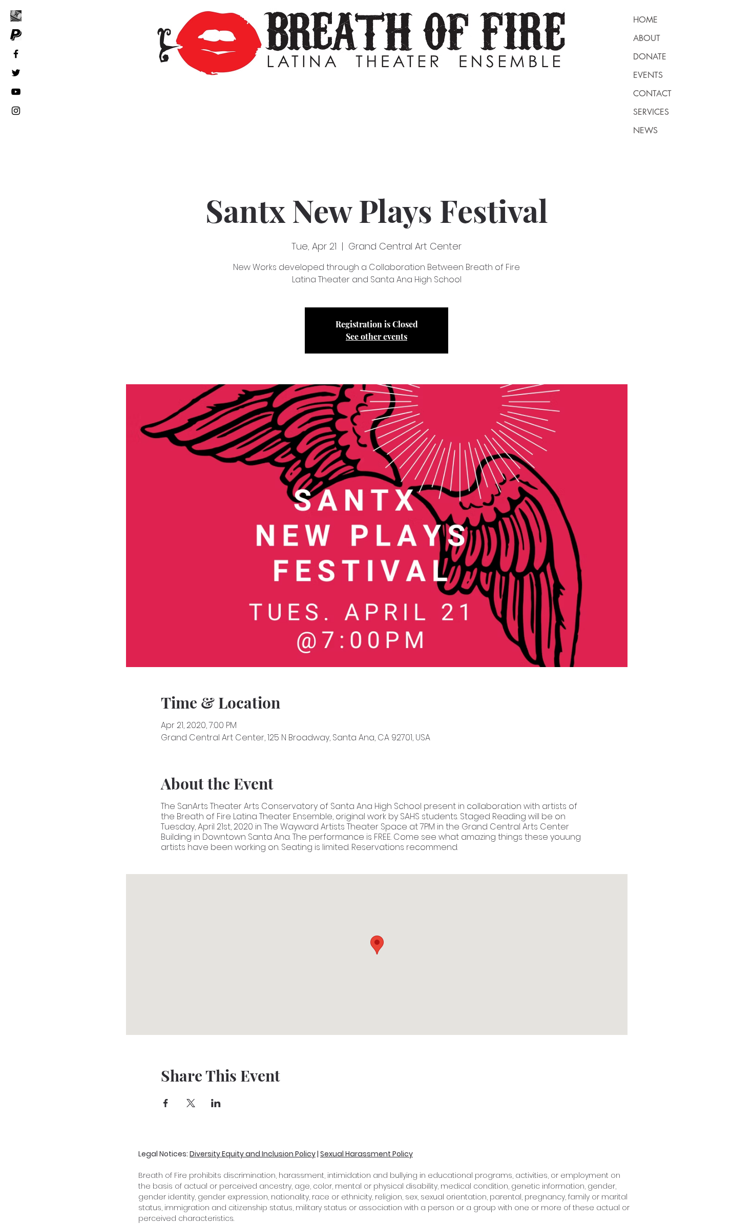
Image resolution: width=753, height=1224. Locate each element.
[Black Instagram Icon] (16, 110)
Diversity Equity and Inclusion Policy (253, 1154)
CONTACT (652, 93)
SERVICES (651, 112)
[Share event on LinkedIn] (216, 1103)
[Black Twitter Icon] (16, 72)
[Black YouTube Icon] (16, 91)
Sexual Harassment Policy (366, 1154)
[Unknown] (16, 34)
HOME (645, 19)
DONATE (649, 56)
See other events (376, 336)
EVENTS (648, 75)
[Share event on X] (191, 1103)
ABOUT (646, 38)
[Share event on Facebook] (166, 1103)
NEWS (645, 130)
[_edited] (16, 16)
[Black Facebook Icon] (16, 53)
